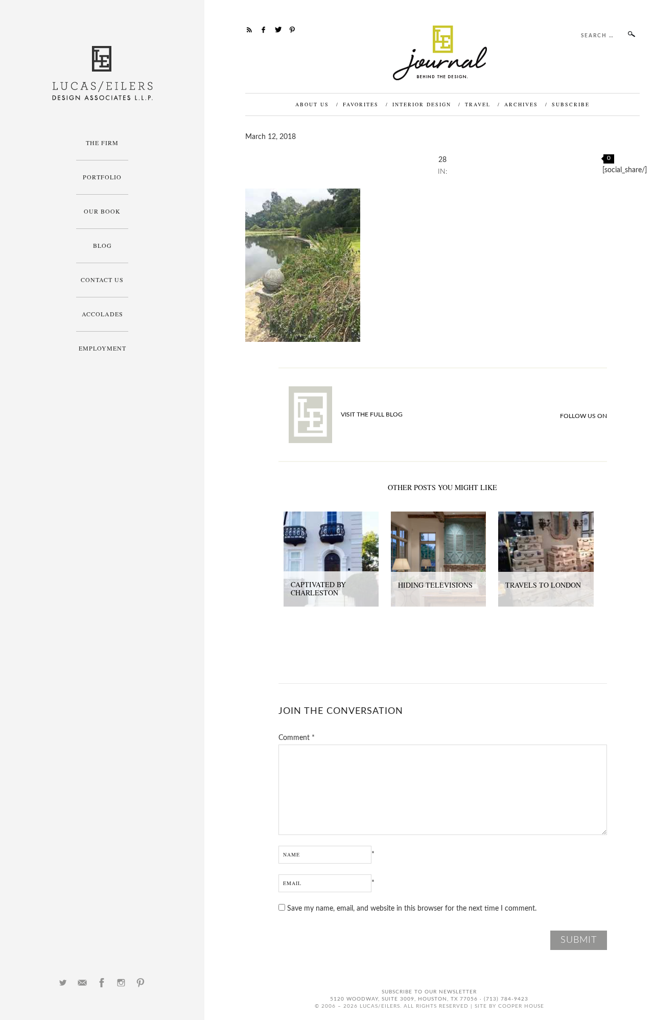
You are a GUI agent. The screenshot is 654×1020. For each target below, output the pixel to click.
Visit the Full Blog (372, 414)
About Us (312, 104)
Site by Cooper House (509, 1006)
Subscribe (571, 104)
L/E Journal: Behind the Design (443, 53)
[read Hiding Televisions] (438, 517)
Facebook (102, 983)
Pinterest (140, 983)
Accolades (102, 314)
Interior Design (421, 104)
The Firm (102, 142)
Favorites (361, 104)
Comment (296, 737)
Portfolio (102, 177)
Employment (102, 348)
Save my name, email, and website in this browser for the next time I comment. (411, 908)
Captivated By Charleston (318, 588)
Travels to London (543, 585)
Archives (521, 104)
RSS (249, 30)
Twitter (63, 983)
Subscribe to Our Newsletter (429, 991)
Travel (478, 104)
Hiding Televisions (435, 585)
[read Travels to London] (545, 517)
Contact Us (102, 279)
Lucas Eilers (102, 73)
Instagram (121, 983)
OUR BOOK (102, 211)
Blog (102, 245)
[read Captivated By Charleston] (331, 517)
